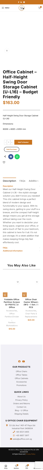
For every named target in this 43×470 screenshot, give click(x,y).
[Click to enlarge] (7, 50)
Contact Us (21, 407)
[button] (10, 156)
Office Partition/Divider (12, 315)
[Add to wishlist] (4, 162)
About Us (21, 396)
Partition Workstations (12, 324)
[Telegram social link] (24, 2)
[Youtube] (23, 361)
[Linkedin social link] (21, 2)
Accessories (11, 310)
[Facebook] (19, 361)
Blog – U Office (21, 410)
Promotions (21, 385)
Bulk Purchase (12, 149)
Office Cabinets (21, 378)
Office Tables (21, 375)
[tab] (9, 181)
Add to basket (23, 142)
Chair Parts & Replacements (31, 315)
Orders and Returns (21, 403)
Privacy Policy (21, 400)
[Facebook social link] (18, 2)
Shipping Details (21, 414)
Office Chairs (21, 371)
